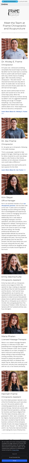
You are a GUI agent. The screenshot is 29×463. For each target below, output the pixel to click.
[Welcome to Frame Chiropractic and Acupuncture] (14, 17)
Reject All (14, 454)
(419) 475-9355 (23, 1)
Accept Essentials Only (14, 457)
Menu (5, 4)
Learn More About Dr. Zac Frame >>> (13, 170)
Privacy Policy (15, 450)
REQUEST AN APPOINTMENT (10, 1)
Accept (14, 460)
